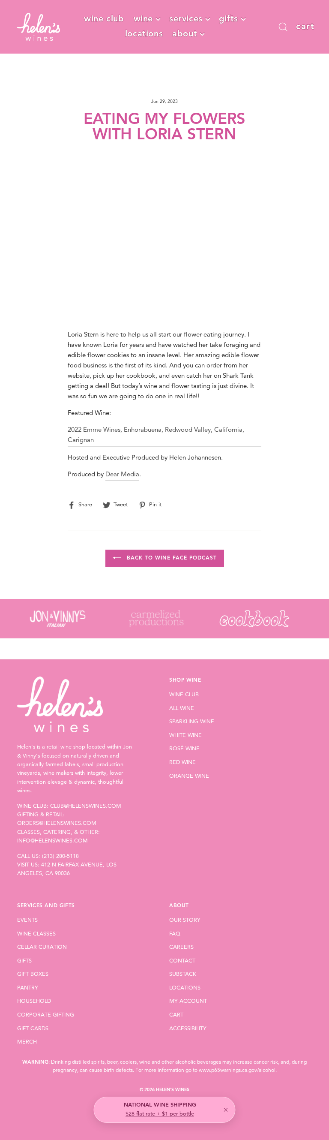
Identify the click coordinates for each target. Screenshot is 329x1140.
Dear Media (122, 475)
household (34, 1001)
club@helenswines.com (85, 806)
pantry (27, 988)
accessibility (187, 1029)
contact (182, 961)
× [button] (225, 1110)
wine (143, 19)
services (186, 19)
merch (27, 1042)
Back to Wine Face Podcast (171, 558)
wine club (104, 19)
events (27, 920)
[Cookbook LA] (254, 618)
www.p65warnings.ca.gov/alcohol (237, 1070)
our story (184, 920)
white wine (185, 735)
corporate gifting (45, 1015)
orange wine (189, 776)
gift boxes (32, 974)
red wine (182, 762)
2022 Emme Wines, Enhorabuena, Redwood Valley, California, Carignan (156, 435)
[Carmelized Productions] (155, 618)
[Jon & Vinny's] (57, 618)
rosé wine (184, 749)
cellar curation (42, 947)
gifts (228, 19)
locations (144, 34)
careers (181, 947)
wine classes (36, 934)
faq (174, 934)
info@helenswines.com (52, 841)
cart (176, 1015)
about (184, 34)
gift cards (32, 1029)
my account (188, 1001)
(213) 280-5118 (60, 856)
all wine (181, 708)
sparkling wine (191, 722)
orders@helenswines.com (56, 823)
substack (182, 974)
